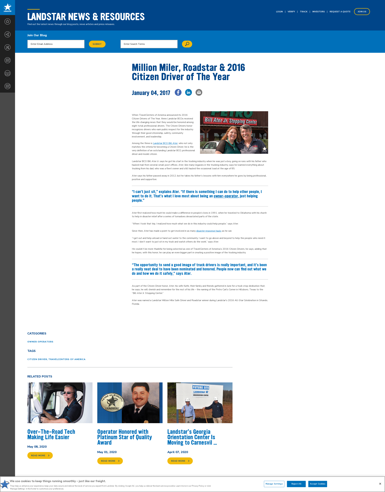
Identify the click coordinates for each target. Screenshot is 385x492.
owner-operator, (226, 196)
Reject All (296, 484)
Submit (97, 44)
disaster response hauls (208, 231)
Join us (362, 11)
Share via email (199, 92)
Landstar (7, 7)
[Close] (380, 483)
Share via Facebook (178, 92)
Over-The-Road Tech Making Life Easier (51, 434)
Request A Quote (340, 11)
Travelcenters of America (67, 359)
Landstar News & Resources (86, 16)
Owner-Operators (40, 341)
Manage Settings (274, 484)
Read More (38, 455)
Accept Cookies (317, 484)
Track (303, 11)
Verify (291, 11)
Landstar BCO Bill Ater (165, 143)
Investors (318, 11)
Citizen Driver (37, 359)
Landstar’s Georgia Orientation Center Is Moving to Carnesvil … (192, 437)
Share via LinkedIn (188, 92)
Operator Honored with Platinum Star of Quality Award (124, 437)
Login (279, 11)
